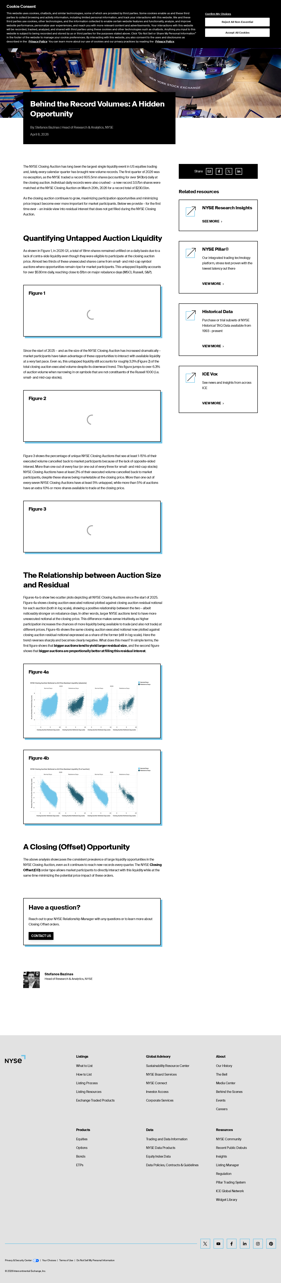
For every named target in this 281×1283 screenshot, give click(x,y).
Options (81, 1148)
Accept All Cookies (237, 32)
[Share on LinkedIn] (239, 171)
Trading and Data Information (166, 1139)
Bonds (80, 1156)
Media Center (225, 1083)
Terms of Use (66, 1260)
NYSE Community (228, 1139)
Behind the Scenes (229, 1092)
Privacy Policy (38, 41)
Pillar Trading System (231, 1182)
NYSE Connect (156, 1083)
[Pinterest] (271, 1244)
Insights (221, 1156)
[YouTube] (218, 1244)
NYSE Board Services (161, 1074)
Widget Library (226, 1200)
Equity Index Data (158, 1156)
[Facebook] (232, 1244)
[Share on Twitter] (229, 171)
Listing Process (87, 1083)
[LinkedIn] (245, 1244)
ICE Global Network (230, 1191)
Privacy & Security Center (18, 1260)
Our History (224, 1066)
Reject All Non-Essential (237, 22)
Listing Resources (88, 1092)
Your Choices (49, 1260)
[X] (205, 1244)
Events (220, 1100)
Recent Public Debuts (231, 1148)
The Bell (221, 1074)
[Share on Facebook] (219, 171)
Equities (81, 1139)
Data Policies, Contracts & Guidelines (172, 1165)
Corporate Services (159, 1100)
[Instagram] (258, 1244)
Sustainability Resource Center (167, 1066)
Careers (222, 1109)
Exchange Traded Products (95, 1100)
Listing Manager (227, 1165)
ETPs (79, 1165)
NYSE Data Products (160, 1148)
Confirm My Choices (218, 14)
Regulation (223, 1174)
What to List (84, 1066)
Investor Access (157, 1092)
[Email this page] (209, 171)
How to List (84, 1074)
